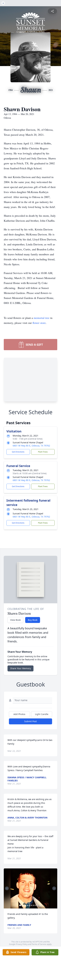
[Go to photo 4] (25, 905)
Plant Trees (43, 451)
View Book (15, 619)
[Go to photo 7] (31, 905)
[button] (30, 888)
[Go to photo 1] (20, 905)
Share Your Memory (20, 668)
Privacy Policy (22, 944)
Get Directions (18, 451)
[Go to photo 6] (29, 905)
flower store (39, 323)
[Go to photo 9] (35, 905)
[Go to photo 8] (33, 905)
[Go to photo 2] (22, 905)
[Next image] (54, 888)
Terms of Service (39, 944)
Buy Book (32, 619)
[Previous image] (7, 888)
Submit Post (30, 721)
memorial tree (41, 318)
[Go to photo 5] (27, 905)
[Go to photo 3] (24, 905)
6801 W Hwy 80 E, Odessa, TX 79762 (31, 445)
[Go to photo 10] (37, 905)
